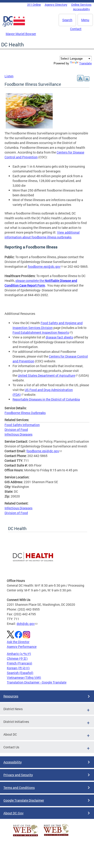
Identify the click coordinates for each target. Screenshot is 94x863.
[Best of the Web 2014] (25, 836)
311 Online (34, 5)
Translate (85, 63)
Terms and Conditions (19, 787)
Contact (75, 29)
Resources (10, 696)
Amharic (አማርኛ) (19, 653)
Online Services (81, 5)
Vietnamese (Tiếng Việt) (24, 677)
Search (67, 20)
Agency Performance (22, 646)
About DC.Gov (13, 813)
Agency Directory (56, 5)
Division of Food (16, 429)
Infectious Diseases (18, 434)
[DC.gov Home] (13, 26)
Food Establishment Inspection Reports (41, 332)
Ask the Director (18, 642)
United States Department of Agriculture (46, 375)
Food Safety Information (22, 425)
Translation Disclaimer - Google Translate (36, 682)
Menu (85, 20)
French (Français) (19, 663)
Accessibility (81, 9)
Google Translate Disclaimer (23, 800)
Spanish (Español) (20, 673)
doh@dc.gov (26, 623)
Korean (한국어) (18, 668)
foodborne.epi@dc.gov (44, 266)
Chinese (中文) (17, 658)
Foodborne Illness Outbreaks (25, 413)
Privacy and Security (18, 775)
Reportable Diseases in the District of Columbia (46, 399)
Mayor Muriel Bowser (21, 34)
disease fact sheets (59, 337)
